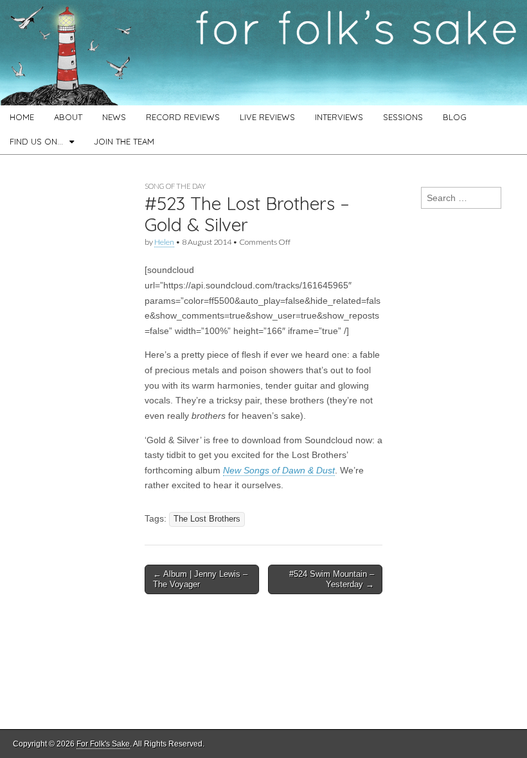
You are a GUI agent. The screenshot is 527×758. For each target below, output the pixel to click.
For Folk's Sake (103, 743)
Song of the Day (175, 186)
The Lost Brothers (207, 519)
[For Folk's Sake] (263, 52)
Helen (164, 242)
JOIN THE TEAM (124, 141)
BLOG (455, 117)
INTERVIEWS (339, 117)
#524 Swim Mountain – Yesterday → (331, 579)
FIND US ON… (36, 141)
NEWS (114, 117)
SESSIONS (403, 117)
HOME (22, 117)
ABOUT (68, 117)
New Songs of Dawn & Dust (279, 470)
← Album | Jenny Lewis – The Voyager (200, 579)
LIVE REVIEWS (267, 117)
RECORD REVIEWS (183, 117)
